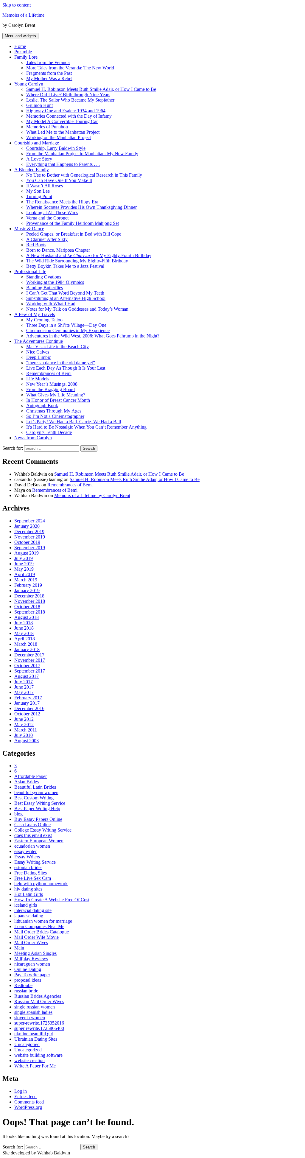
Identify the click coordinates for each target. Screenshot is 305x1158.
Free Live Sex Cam (32, 878)
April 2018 (24, 638)
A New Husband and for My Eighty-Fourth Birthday (88, 255)
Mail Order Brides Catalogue (41, 931)
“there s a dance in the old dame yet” (60, 362)
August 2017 (26, 676)
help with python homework (41, 883)
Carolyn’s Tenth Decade (49, 432)
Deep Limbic (38, 357)
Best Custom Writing (34, 797)
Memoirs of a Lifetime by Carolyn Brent (92, 495)
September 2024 (29, 520)
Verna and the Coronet (47, 217)
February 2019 (28, 585)
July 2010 (23, 735)
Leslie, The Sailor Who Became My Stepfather (70, 99)
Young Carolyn (28, 83)
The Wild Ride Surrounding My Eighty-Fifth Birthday (77, 260)
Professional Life (30, 271)
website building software (38, 1055)
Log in (20, 1091)
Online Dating (27, 969)
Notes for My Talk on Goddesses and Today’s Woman (77, 309)
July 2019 (23, 558)
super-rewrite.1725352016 (39, 1022)
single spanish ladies (33, 1012)
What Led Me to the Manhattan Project (62, 132)
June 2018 (24, 628)
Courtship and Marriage (36, 142)
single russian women (34, 1006)
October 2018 (27, 606)
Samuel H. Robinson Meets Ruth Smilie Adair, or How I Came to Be (91, 89)
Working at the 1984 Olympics (55, 282)
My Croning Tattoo (44, 319)
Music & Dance (29, 228)
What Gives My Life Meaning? (55, 394)
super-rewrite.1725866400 (39, 1028)
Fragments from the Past (49, 73)
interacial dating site (33, 910)
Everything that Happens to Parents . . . (63, 164)
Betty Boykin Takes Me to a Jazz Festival (65, 266)
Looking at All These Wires (52, 212)
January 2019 (27, 590)
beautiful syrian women (36, 792)
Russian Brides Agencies (37, 996)
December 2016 (29, 708)
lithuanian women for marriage (43, 921)
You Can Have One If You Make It (59, 180)
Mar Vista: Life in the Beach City (57, 346)
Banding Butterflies (44, 287)
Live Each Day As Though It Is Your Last (65, 368)
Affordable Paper (30, 776)
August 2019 (26, 552)
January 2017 (27, 703)
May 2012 (24, 724)
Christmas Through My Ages (53, 410)
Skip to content (16, 4)
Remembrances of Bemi (48, 373)
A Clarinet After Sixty (47, 239)
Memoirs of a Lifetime (23, 15)
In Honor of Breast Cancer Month (58, 400)
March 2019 (25, 579)
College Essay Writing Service (42, 829)
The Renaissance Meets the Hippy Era (62, 201)
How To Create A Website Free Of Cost (51, 899)
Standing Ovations (43, 276)
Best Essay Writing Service (39, 803)
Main (19, 947)
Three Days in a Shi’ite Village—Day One (66, 325)
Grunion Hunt (39, 105)
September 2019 (29, 547)
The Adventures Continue (38, 341)
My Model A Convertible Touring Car (62, 121)
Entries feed (25, 1096)
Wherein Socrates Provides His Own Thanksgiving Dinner (81, 207)
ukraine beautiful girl (33, 1033)
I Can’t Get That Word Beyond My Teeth (65, 292)
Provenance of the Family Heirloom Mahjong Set (72, 223)
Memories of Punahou (47, 126)
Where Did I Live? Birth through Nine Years (68, 94)
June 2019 (24, 563)
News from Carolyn (33, 437)
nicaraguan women (32, 963)
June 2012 (24, 719)
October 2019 (27, 542)
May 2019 (24, 569)
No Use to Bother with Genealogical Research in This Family (84, 175)
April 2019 (24, 574)
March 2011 (25, 729)
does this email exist (33, 835)
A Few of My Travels (34, 314)
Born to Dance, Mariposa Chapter (58, 250)
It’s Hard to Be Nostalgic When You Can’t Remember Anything (86, 426)
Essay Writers (27, 856)
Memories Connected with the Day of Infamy (69, 116)
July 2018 (23, 622)
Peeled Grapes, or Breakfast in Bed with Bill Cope (73, 233)
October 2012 (27, 713)
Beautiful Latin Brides (35, 787)
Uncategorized (28, 1049)
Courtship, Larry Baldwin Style (55, 148)
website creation (29, 1060)
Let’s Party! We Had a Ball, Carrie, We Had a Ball (73, 421)
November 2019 (29, 536)
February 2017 (28, 697)
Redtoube (23, 985)
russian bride (26, 990)
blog (18, 813)
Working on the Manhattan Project (58, 137)
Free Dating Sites (30, 872)
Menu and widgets (20, 36)
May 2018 (24, 633)
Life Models (37, 378)
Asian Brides (26, 781)
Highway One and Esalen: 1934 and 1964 (65, 110)
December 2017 (29, 654)
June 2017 (24, 686)
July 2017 (23, 681)
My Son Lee (38, 191)
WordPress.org (28, 1107)
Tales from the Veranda (48, 62)
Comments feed (29, 1101)
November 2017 (29, 660)
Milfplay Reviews (31, 958)
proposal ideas (27, 980)
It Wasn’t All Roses (44, 185)
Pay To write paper (32, 974)
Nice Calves (37, 351)
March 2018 (25, 644)
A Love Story (39, 158)
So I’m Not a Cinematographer (55, 416)
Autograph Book (42, 405)
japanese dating (28, 915)
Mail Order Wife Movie (36, 937)
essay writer (25, 851)
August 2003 (26, 740)
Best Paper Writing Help (37, 808)
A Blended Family (31, 169)
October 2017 (27, 665)
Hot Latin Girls (28, 894)
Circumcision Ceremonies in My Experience (68, 330)
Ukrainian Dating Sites (35, 1039)
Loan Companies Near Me (39, 926)
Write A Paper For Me (35, 1065)
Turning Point (39, 196)
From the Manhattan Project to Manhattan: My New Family (82, 153)
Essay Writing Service (35, 862)
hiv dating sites (28, 888)
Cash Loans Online (32, 824)
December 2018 (29, 595)
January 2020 (27, 526)
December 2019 (29, 531)
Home (20, 46)
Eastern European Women (38, 840)
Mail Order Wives (31, 942)
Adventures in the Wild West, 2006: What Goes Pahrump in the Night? (92, 335)
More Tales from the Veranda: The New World (70, 67)
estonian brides (28, 867)
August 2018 (26, 617)
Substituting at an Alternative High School (65, 298)
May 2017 (24, 692)
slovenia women (29, 1017)
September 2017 (29, 670)
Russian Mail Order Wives (39, 1001)
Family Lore (26, 57)
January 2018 (27, 649)
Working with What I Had (50, 303)
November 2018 (29, 601)
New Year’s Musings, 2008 (51, 384)
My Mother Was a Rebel (49, 78)
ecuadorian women (32, 846)
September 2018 (29, 611)
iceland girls (25, 905)
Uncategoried (27, 1044)
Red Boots (36, 244)
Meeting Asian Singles (35, 953)
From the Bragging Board (50, 389)
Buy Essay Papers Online (38, 819)
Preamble (23, 51)
